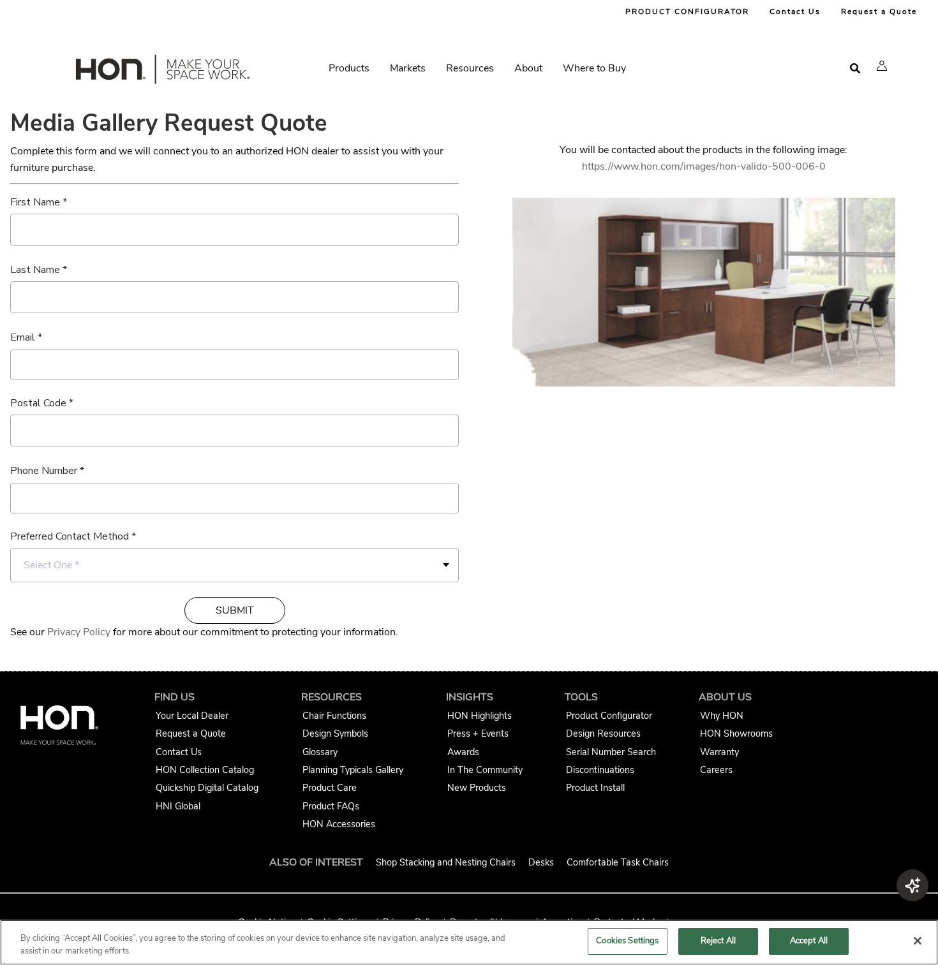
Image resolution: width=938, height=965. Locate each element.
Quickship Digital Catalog (207, 787)
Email (22, 337)
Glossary (320, 752)
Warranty (719, 752)
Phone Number (43, 471)
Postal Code (38, 403)
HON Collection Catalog (205, 769)
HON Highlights (479, 715)
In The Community (485, 769)
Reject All (718, 941)
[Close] (918, 941)
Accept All (809, 941)
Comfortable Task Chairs (618, 862)
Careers (716, 769)
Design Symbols (335, 733)
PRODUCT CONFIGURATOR (687, 11)
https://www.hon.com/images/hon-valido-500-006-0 (704, 166)
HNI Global (178, 806)
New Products (476, 787)
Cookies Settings (627, 941)
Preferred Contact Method (69, 536)
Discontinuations (600, 769)
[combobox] (234, 565)
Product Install (595, 787)
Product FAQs (330, 806)
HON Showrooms (736, 733)
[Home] (161, 72)
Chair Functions (334, 715)
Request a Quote (879, 11)
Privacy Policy (78, 632)
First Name (35, 202)
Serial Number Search (611, 752)
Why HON (721, 715)
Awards (463, 752)
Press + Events (478, 733)
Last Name (35, 270)
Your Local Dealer (192, 715)
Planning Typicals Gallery (352, 769)
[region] (469, 942)
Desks (541, 862)
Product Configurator (609, 715)
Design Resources (603, 733)
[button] (881, 66)
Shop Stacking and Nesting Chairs (446, 862)
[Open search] (855, 68)
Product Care (329, 787)
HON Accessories (338, 824)
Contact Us (795, 11)
